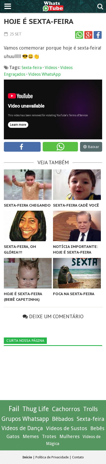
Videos (51, 67)
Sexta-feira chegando (27, 205)
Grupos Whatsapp (25, 418)
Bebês (97, 428)
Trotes (49, 436)
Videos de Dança (22, 428)
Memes (31, 436)
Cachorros (66, 409)
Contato (78, 457)
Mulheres (69, 436)
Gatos (13, 436)
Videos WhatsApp (44, 74)
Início (27, 457)
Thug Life (35, 409)
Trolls (90, 409)
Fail (13, 409)
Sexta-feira (32, 67)
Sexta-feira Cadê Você (76, 205)
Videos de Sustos (66, 428)
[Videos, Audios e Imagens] (53, 6)
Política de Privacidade (52, 457)
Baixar (93, 146)
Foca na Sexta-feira (73, 293)
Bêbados (63, 418)
